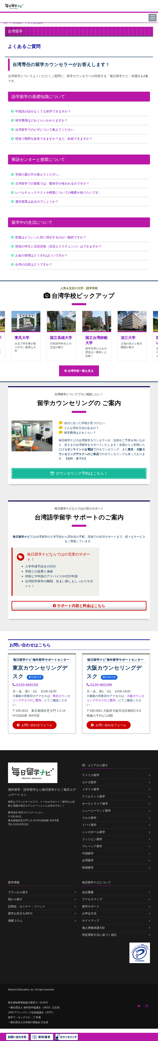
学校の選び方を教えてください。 (38, 174)
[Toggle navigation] (153, 17)
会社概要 (88, 892)
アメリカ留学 (90, 775)
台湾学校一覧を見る (81, 370)
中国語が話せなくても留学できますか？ (43, 111)
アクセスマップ (92, 899)
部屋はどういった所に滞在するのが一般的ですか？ (50, 237)
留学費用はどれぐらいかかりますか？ (41, 120)
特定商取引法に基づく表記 (99, 934)
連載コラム (15, 920)
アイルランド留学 (93, 796)
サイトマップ (90, 920)
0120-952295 (101, 685)
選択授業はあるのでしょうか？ (36, 201)
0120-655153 (27, 685)
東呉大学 (22, 338)
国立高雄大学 (61, 338)
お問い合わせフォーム (36, 725)
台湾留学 (88, 860)
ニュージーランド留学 (96, 810)
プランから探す (18, 892)
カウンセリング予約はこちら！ (82, 473)
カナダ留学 (89, 782)
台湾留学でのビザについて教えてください (44, 129)
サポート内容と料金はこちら (81, 606)
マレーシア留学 (92, 846)
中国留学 (88, 853)
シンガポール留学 (93, 832)
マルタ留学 (89, 817)
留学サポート (90, 906)
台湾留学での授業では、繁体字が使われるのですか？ (52, 183)
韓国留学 (88, 867)
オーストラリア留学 (95, 803)
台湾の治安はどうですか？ (33, 264)
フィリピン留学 (92, 839)
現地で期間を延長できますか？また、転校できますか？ (53, 138)
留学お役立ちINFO (20, 913)
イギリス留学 (90, 789)
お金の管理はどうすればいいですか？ (41, 255)
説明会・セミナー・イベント (26, 906)
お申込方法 (89, 913)
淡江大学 (128, 338)
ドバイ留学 (89, 824)
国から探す (15, 899)
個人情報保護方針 (93, 927)
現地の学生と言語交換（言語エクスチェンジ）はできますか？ (58, 246)
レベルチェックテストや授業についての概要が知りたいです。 (58, 192)
